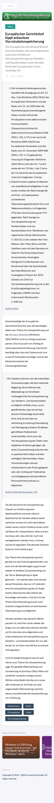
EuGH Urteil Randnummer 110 (21, 492)
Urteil (28, 712)
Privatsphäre (14, 712)
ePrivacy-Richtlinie (19, 334)
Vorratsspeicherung (17, 718)
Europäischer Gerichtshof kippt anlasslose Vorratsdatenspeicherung (24, 38)
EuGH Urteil (11, 308)
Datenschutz (13, 706)
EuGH (28, 706)
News (10, 26)
